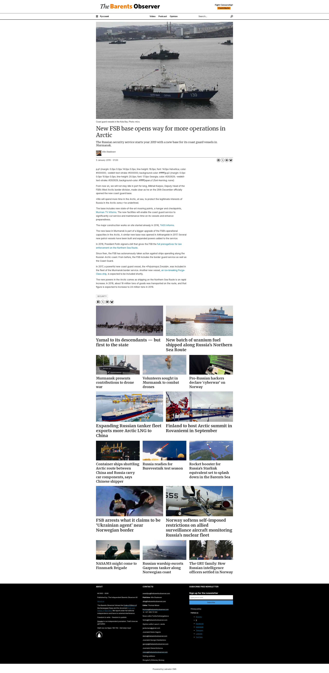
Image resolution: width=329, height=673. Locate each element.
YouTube (199, 637)
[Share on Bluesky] (231, 160)
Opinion (174, 16)
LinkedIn (199, 634)
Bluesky (199, 617)
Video (153, 16)
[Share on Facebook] (218, 160)
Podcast (162, 16)
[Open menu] (97, 16)
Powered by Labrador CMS (164, 669)
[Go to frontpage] (130, 6)
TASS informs (167, 225)
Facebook (200, 624)
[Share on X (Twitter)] (223, 160)
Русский (104, 16)
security (102, 296)
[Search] (232, 16)
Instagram (199, 627)
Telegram (199, 630)
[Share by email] (227, 160)
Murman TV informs (106, 212)
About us (100, 601)
